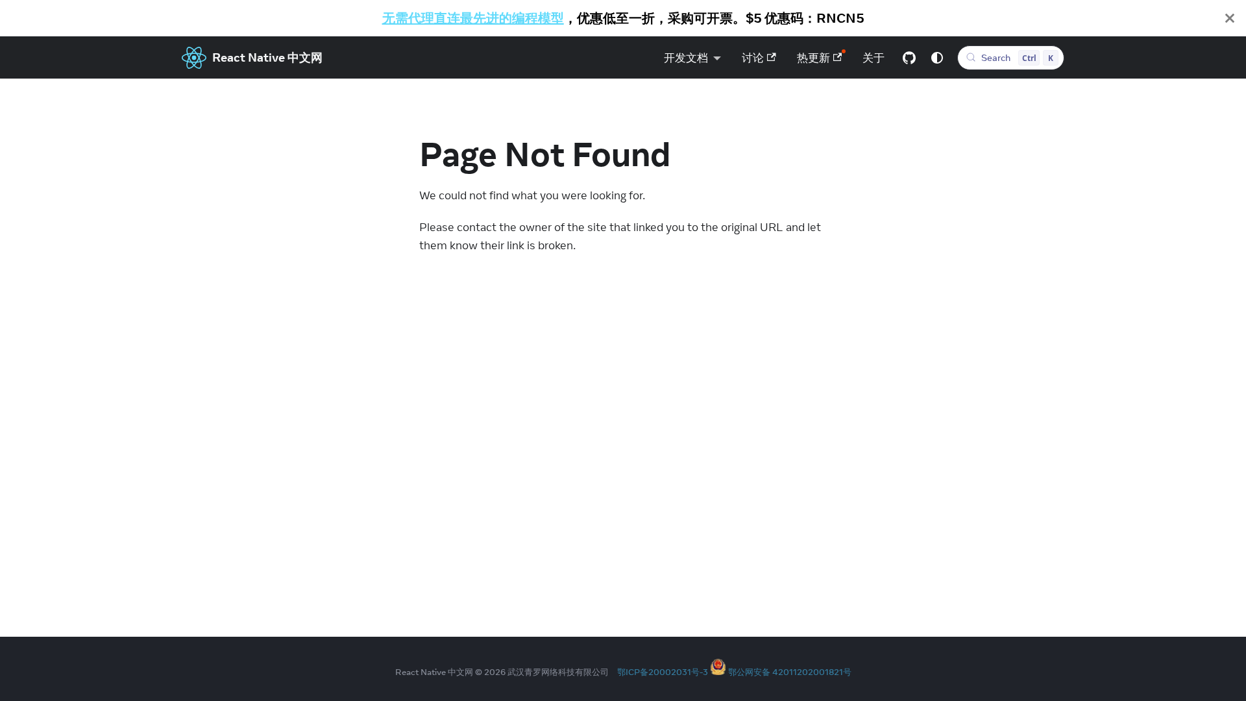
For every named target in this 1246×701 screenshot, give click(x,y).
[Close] (1230, 18)
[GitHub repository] (909, 57)
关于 (873, 58)
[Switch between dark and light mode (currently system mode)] (937, 58)
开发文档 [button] (686, 58)
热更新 (813, 58)
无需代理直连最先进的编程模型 (473, 18)
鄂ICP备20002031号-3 (662, 672)
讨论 (753, 58)
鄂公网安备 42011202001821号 (789, 672)
